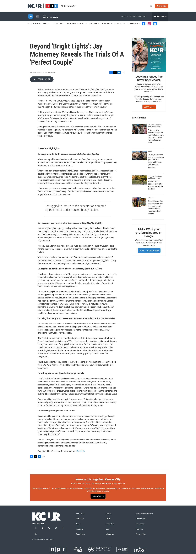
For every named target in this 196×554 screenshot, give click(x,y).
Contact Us (110, 524)
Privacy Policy (141, 534)
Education (152, 198)
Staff (108, 519)
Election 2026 (34, 23)
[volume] (37, 16)
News (45, 23)
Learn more (149, 106)
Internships (110, 534)
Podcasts (79, 529)
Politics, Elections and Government (155, 126)
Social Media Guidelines (144, 514)
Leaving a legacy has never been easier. (149, 78)
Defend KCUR (98, 496)
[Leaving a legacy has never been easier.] (149, 55)
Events (108, 514)
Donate (162, 6)
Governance (140, 524)
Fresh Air (81, 451)
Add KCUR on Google (149, 250)
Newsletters (80, 534)
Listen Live (80, 519)
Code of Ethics (141, 519)
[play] (30, 16)
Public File (139, 529)
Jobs (108, 529)
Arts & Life (57, 23)
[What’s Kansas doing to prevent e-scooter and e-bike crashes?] (139, 180)
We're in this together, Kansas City (98, 479)
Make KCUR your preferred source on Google (149, 233)
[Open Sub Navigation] (49, 23)
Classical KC (134, 23)
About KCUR (80, 514)
